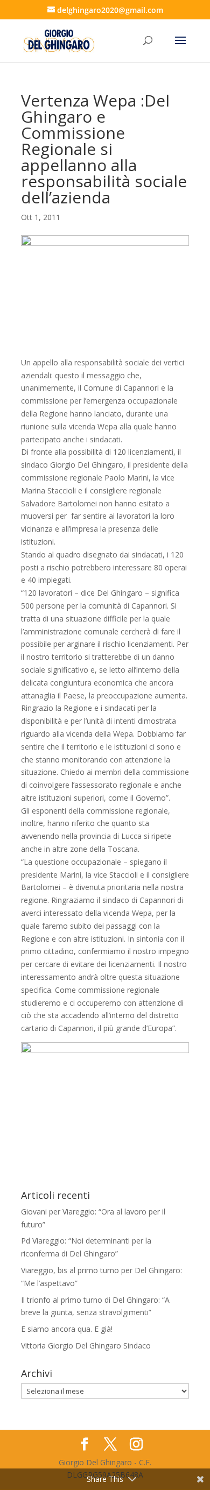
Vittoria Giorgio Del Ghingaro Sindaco (86, 1345)
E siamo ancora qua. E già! (67, 1329)
